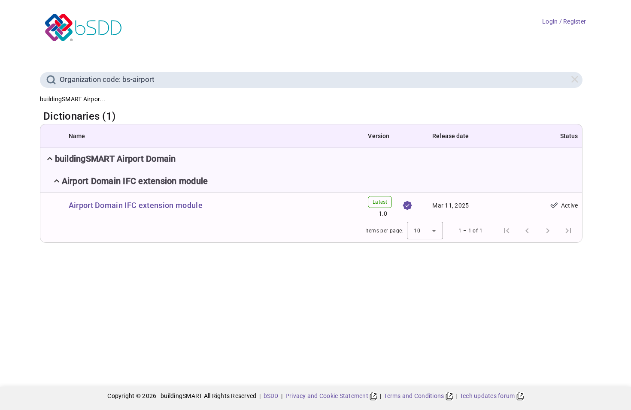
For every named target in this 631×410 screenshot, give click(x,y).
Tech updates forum (488, 395)
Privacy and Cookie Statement (327, 395)
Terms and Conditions (414, 395)
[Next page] (547, 230)
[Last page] (568, 230)
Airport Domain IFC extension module (136, 205)
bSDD (271, 395)
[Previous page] (527, 230)
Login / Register (564, 21)
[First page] (506, 230)
